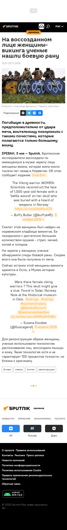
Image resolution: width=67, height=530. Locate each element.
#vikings (32, 299)
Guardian (38, 175)
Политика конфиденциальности (21, 465)
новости (8, 418)
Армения (24, 418)
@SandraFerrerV (33, 308)
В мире (7, 369)
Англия (30, 369)
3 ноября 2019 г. (40, 217)
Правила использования (30, 450)
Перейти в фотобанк (49, 106)
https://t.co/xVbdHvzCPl (33, 209)
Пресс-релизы (35, 455)
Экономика (42, 418)
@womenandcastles (33, 312)
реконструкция (46, 369)
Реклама (20, 455)
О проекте (8, 450)
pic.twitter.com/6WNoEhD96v (33, 316)
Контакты (7, 455)
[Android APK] (13, 494)
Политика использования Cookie (21, 470)
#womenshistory (33, 303)
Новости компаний (13, 460)
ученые (19, 369)
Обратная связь (11, 483)
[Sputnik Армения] (11, 27)
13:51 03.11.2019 (11, 63)
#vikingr (47, 299)
